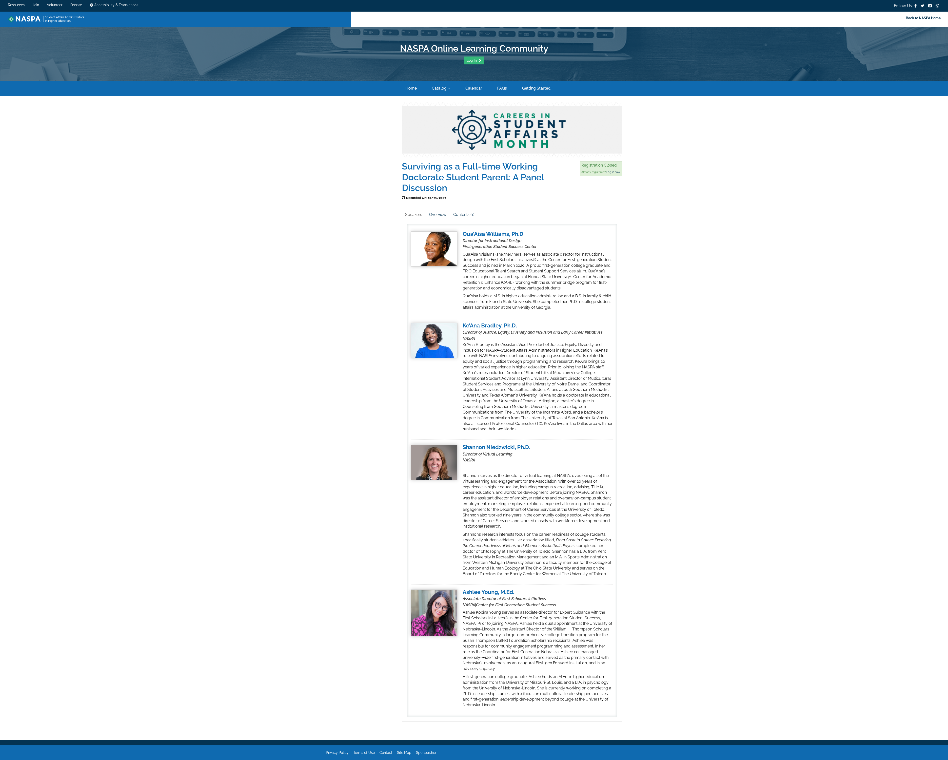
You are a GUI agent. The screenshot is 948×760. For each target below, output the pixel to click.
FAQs (501, 88)
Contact (385, 753)
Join (36, 5)
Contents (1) (463, 214)
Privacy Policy (337, 753)
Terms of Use (364, 753)
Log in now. (613, 172)
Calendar (473, 88)
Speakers (413, 214)
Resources (16, 5)
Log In (472, 60)
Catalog (439, 88)
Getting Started (535, 88)
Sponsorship (426, 753)
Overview (437, 214)
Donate (76, 5)
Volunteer (54, 5)
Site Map (404, 753)
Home (410, 88)
